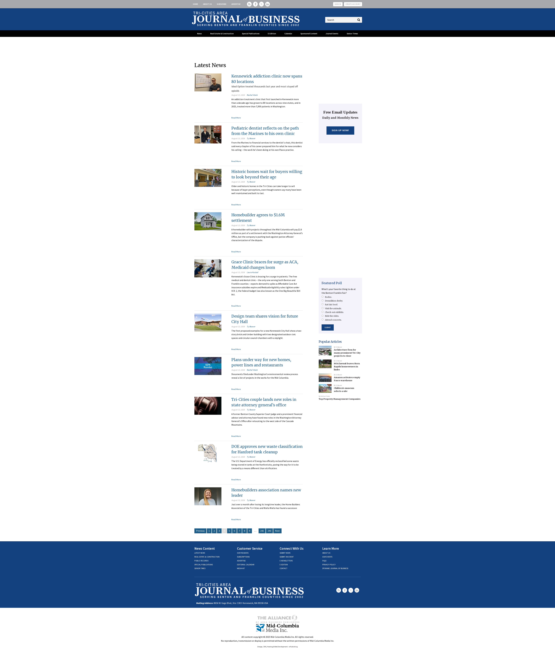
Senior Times (352, 33)
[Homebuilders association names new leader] (207, 496)
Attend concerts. (333, 320)
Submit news (285, 553)
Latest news (199, 553)
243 (269, 530)
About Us (207, 4)
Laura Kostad (252, 272)
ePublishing (293, 647)
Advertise (235, 4)
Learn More (330, 548)
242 (262, 530)
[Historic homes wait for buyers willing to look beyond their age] (207, 177)
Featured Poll (332, 283)
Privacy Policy (329, 564)
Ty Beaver (251, 138)
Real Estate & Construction (222, 33)
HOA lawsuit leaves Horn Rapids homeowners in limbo (347, 366)
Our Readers (242, 553)
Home (195, 4)
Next (277, 530)
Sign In (338, 4)
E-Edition (272, 33)
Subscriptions (243, 557)
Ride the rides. (332, 316)
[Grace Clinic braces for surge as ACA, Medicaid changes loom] (207, 268)
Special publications (203, 564)
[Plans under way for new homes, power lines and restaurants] (207, 365)
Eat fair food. (331, 304)
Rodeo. (328, 297)
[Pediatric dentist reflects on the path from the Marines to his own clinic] (207, 134)
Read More (236, 117)
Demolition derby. (334, 300)
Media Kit (241, 568)
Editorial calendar (245, 564)
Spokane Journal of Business (335, 568)
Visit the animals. (333, 308)
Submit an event (287, 557)
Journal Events (332, 33)
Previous (200, 530)
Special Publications (250, 33)
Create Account (353, 4)
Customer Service (249, 548)
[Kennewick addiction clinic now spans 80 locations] (207, 82)
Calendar (288, 33)
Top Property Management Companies (339, 399)
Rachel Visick (252, 95)
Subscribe (221, 4)
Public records (201, 560)
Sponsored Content (308, 33)
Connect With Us (292, 548)
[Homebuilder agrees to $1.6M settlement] (207, 221)
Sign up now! (340, 130)
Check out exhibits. (334, 312)
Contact (283, 568)
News (199, 33)
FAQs (324, 560)
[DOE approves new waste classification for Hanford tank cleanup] (207, 452)
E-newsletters (286, 560)
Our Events (327, 557)
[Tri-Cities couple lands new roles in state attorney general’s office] (207, 405)
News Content (204, 548)
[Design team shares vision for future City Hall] (207, 322)
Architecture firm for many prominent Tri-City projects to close (347, 353)
